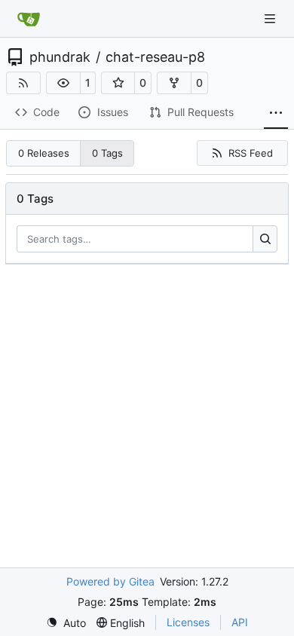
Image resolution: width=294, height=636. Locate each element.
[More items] (276, 113)
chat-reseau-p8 (155, 57)
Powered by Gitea (110, 581)
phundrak (59, 57)
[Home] (29, 18)
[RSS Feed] (23, 83)
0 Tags (107, 153)
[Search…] (265, 238)
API (239, 622)
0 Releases (43, 153)
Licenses (188, 622)
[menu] (66, 622)
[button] (63, 83)
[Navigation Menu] (271, 18)
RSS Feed (250, 153)
